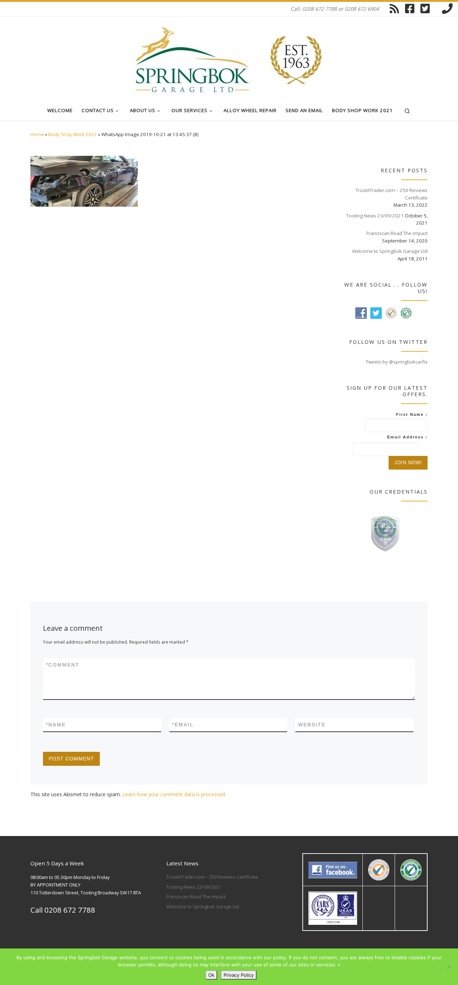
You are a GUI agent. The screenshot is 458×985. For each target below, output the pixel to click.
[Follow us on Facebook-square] (409, 8)
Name (56, 724)
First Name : (412, 414)
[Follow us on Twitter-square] (425, 8)
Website (312, 724)
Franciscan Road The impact (397, 233)
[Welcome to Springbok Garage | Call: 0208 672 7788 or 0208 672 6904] (229, 56)
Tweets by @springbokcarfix (397, 362)
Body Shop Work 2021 (72, 134)
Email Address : (407, 437)
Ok (211, 975)
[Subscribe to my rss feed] (394, 8)
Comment (62, 665)
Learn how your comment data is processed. (174, 794)
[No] (449, 966)
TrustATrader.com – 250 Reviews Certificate (392, 194)
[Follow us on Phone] (447, 8)
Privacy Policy (239, 975)
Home (37, 134)
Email (183, 724)
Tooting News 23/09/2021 (375, 215)
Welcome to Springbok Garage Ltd (390, 251)
